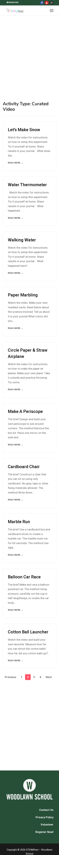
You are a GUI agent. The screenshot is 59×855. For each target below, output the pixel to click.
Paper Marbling (23, 294)
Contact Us (46, 810)
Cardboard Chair (24, 466)
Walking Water (22, 239)
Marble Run (19, 521)
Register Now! (44, 832)
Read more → (15, 162)
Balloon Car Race (24, 576)
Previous (10, 677)
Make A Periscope (25, 411)
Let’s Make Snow (24, 129)
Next (49, 677)
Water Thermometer (27, 184)
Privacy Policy (44, 817)
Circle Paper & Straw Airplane (27, 353)
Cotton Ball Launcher (28, 631)
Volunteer (47, 824)
